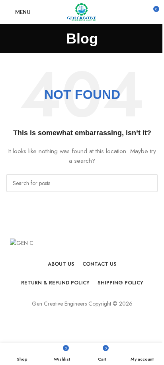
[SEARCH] (149, 183)
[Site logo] (81, 11)
